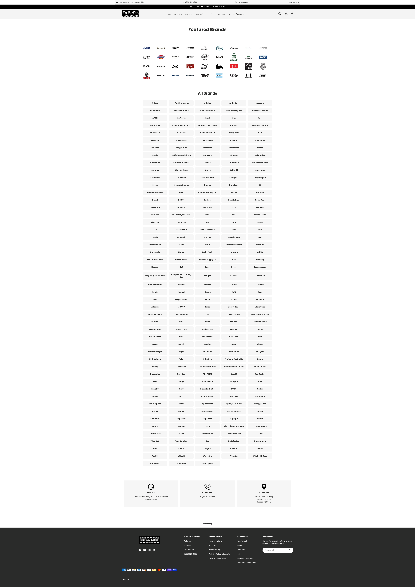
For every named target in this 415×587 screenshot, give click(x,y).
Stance (155, 411)
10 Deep (155, 103)
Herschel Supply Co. (207, 259)
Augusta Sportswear (207, 125)
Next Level (233, 336)
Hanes (181, 252)
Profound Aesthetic (234, 359)
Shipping (187, 545)
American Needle (260, 110)
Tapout (181, 426)
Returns (187, 541)
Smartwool (260, 396)
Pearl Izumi (234, 351)
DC (260, 185)
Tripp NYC (155, 441)
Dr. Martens (260, 200)
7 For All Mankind (181, 103)
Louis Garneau (181, 314)
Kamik (155, 292)
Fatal (207, 215)
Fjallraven (181, 222)
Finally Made (260, 215)
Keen (155, 299)
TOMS (260, 433)
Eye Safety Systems (181, 215)
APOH (155, 118)
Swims (155, 426)
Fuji (260, 230)
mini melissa (207, 329)
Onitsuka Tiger (155, 351)
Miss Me (233, 329)
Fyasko (155, 237)
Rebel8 (234, 374)
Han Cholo (155, 252)
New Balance (207, 336)
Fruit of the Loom (207, 230)
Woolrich (234, 456)
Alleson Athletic (181, 110)
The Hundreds (260, 426)
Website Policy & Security (219, 554)
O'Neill (181, 344)
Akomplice (155, 110)
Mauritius (155, 322)
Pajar (181, 351)
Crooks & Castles (181, 185)
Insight (207, 276)
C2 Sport (234, 155)
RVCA (233, 389)
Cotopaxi (233, 177)
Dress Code (155, 207)
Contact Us (189, 549)
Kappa (207, 292)
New (170, 14)
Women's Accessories (246, 562)
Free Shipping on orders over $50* (131, 2)
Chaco (207, 162)
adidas (207, 103)
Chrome (155, 170)
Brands (177, 14)
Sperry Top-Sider (234, 404)
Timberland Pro (234, 433)
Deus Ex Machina (155, 192)
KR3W (207, 299)
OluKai (260, 344)
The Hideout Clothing (234, 426)
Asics (260, 118)
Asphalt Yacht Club (181, 125)
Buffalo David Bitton (181, 155)
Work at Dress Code (217, 558)
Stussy (260, 411)
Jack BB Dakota (155, 284)
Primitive (207, 359)
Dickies (234, 192)
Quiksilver (181, 366)
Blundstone (260, 140)
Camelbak (155, 162)
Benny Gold (234, 133)
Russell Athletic (207, 389)
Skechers (234, 396)
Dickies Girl (260, 192)
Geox (260, 237)
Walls (260, 448)
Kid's (210, 14)
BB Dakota (155, 133)
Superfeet (207, 418)
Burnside (207, 155)
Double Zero (233, 200)
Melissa (233, 322)
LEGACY (181, 307)
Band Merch (223, 14)
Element (260, 207)
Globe (181, 244)
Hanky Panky (208, 252)
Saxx (181, 396)
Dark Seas (233, 185)
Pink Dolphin (155, 359)
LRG (207, 314)
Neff (181, 336)
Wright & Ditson (260, 456)
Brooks (155, 155)
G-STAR (207, 237)
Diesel (155, 200)
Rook (260, 381)
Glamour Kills (155, 244)
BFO (260, 133)
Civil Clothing (181, 170)
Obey (233, 344)
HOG (234, 259)
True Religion (181, 441)
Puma (260, 359)
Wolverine (207, 456)
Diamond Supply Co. (207, 192)
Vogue (207, 448)
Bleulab (233, 140)
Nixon (155, 344)
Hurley (208, 267)
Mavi (181, 322)
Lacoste (260, 299)
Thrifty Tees (154, 433)
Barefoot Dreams (260, 125)
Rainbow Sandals (208, 366)
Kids (238, 554)
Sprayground (260, 404)
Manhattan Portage (260, 314)
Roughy (155, 389)
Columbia (155, 177)
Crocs (155, 185)
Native (260, 329)
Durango (207, 207)
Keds (260, 292)
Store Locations (215, 541)
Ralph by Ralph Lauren (234, 366)
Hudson (155, 267)
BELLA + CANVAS (207, 133)
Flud (234, 222)
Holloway (260, 259)
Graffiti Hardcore (234, 244)
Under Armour (260, 441)
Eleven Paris (155, 215)
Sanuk (155, 396)
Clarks (207, 170)
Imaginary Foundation (155, 276)
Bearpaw (181, 133)
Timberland (207, 433)
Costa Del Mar (207, 177)
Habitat (260, 244)
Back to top (207, 524)
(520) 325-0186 (191, 2)
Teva (207, 426)
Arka (234, 118)
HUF (181, 267)
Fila (233, 215)
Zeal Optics (207, 463)
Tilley (181, 433)
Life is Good (260, 307)
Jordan (233, 284)
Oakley (207, 344)
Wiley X (181, 456)
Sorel (181, 404)
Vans (155, 448)
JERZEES (207, 284)
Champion (234, 162)
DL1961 (181, 200)
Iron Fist (233, 276)
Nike (260, 336)
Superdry (181, 418)
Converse (181, 177)
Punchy (155, 366)
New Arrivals (242, 541)
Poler (181, 359)
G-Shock (181, 237)
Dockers (207, 200)
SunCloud (155, 418)
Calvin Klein (260, 155)
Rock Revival (207, 381)
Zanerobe (181, 463)
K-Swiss (260, 284)
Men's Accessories (245, 558)
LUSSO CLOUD (234, 314)
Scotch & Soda (207, 396)
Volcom (233, 448)
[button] (292, 14)
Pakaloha (207, 351)
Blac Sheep (208, 140)
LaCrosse (155, 307)
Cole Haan (260, 170)
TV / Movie (237, 14)
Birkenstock (181, 140)
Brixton (260, 148)
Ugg (207, 441)
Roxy (181, 389)
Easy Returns (294, 2)
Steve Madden (207, 411)
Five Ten (155, 222)
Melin (207, 322)
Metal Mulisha (260, 322)
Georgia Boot (234, 237)
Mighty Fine (181, 329)
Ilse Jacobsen (260, 267)
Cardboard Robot (181, 162)
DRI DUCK (181, 207)
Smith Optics (155, 404)
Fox (155, 230)
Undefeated (233, 441)
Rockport (234, 381)
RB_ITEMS (207, 374)
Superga (234, 418)
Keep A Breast (181, 299)
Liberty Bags (233, 307)
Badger (233, 125)
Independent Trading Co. (181, 275)
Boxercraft (234, 148)
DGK (181, 192)
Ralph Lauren (260, 366)
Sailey (260, 389)
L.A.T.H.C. (234, 299)
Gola (207, 244)
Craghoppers (260, 177)
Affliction (233, 103)
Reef (155, 381)
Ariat (207, 118)
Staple (181, 411)
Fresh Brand (181, 230)
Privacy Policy (214, 549)
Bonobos (155, 148)
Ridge (181, 381)
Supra (260, 418)
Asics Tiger (155, 125)
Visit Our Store (243, 2)
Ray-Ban (181, 374)
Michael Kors (155, 329)
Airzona (260, 103)
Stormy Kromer (234, 411)
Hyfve (233, 267)
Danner (207, 185)
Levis (207, 307)
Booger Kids (181, 148)
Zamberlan (155, 463)
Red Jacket (260, 374)
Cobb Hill (234, 170)
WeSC (155, 456)
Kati (234, 292)
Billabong (155, 140)
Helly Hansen (181, 259)
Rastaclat (155, 374)
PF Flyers (260, 351)
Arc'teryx (181, 118)
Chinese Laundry (260, 162)
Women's (199, 14)
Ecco (234, 207)
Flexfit (207, 222)
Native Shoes (155, 336)
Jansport (181, 284)
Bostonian (207, 148)
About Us (212, 545)
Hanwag (234, 252)
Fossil (260, 222)
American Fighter (208, 110)
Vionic (181, 448)
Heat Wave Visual (155, 259)
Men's (187, 14)
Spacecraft (207, 404)
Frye (234, 230)
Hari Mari (260, 252)
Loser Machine (155, 314)
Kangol (181, 292)
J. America (260, 276)
